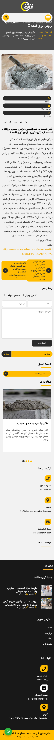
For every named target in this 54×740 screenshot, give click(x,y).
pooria (31, 594)
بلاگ (46, 32)
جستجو (7, 354)
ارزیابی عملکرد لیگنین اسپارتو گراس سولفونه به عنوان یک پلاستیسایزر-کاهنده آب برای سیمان (20, 605)
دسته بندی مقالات (40, 35)
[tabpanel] (27, 420)
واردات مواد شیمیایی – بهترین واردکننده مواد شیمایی (22, 589)
